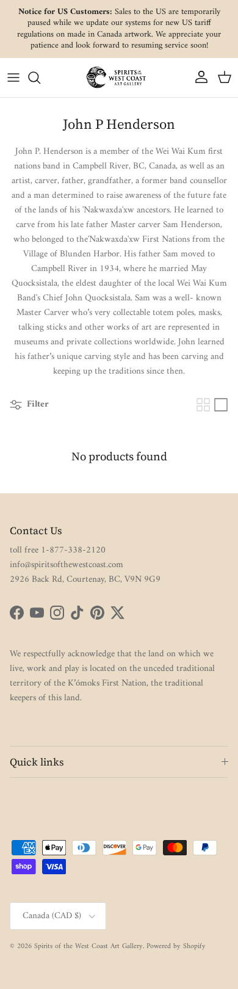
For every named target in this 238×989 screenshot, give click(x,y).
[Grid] (203, 404)
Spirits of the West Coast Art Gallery (88, 946)
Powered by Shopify (176, 946)
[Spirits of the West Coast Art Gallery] (119, 77)
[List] (221, 404)
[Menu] (13, 77)
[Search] (40, 77)
